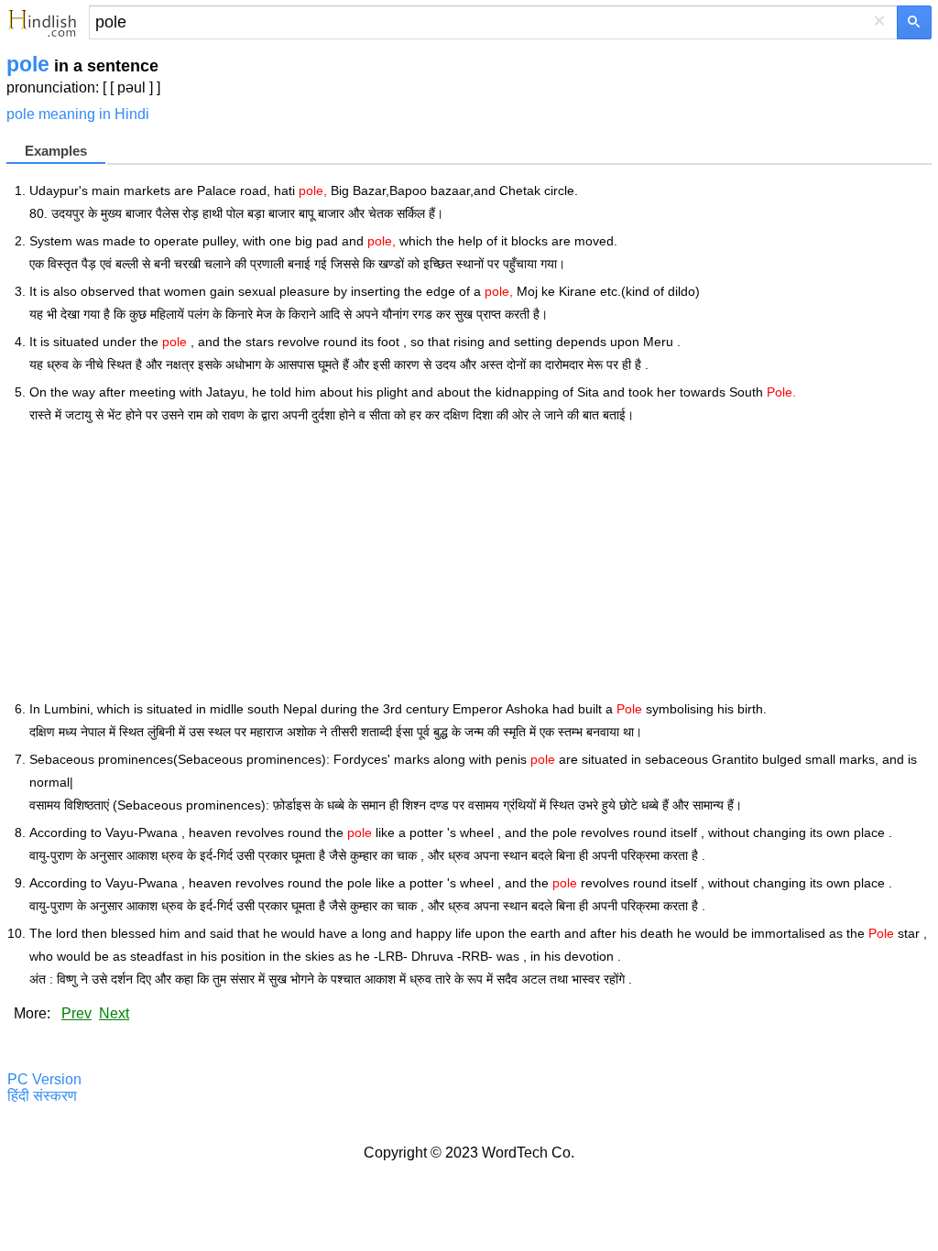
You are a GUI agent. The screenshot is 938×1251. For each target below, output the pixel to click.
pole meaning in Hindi (77, 114)
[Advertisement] (480, 562)
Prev (76, 1013)
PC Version (44, 1079)
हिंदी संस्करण (42, 1096)
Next (114, 1013)
